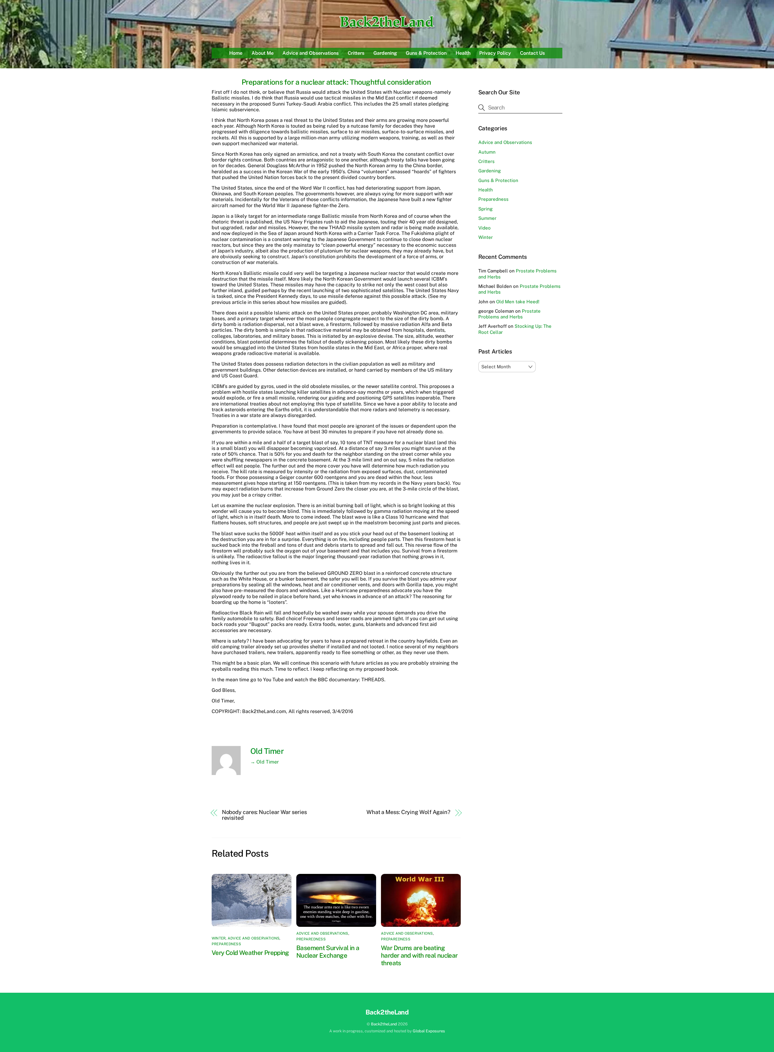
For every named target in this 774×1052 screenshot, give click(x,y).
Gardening (385, 53)
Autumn (487, 152)
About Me (263, 53)
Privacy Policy (495, 53)
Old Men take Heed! (517, 301)
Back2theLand (384, 1024)
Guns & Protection (426, 53)
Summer (487, 218)
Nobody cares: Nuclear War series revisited (264, 815)
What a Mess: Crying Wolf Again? (408, 812)
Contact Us (532, 53)
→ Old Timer (264, 762)
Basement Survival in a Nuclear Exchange (327, 951)
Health (463, 53)
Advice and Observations (310, 53)
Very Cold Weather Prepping (250, 952)
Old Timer (267, 751)
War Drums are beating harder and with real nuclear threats (419, 955)
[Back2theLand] (387, 28)
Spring (485, 208)
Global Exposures (429, 1031)
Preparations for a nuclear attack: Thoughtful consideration (336, 82)
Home (235, 53)
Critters (356, 53)
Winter (219, 938)
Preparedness (226, 944)
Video (484, 227)
